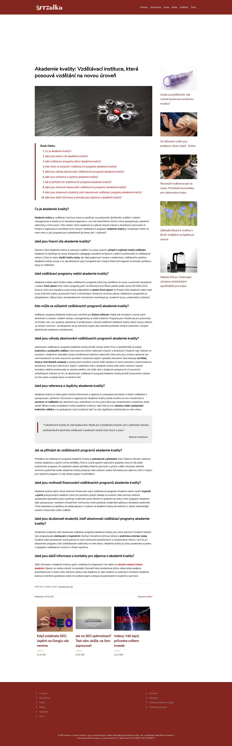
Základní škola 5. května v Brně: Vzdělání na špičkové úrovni (177, 234)
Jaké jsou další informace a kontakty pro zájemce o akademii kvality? (83, 197)
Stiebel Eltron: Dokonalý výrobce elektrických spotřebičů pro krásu (175, 281)
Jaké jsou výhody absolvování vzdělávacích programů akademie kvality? (84, 171)
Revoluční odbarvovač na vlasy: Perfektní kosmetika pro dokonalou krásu (177, 188)
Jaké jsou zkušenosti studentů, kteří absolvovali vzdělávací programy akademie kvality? (93, 192)
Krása (166, 7)
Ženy (193, 7)
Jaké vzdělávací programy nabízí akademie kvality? (73, 161)
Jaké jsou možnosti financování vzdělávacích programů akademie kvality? (85, 187)
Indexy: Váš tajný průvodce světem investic (126, 641)
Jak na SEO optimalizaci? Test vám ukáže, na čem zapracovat (93, 641)
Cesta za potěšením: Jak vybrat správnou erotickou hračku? (176, 99)
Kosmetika (156, 7)
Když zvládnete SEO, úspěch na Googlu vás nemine (53, 641)
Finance (144, 7)
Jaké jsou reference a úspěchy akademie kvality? (71, 176)
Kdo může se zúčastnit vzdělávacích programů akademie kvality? (81, 166)
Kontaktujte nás (65, 586)
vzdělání (149, 597)
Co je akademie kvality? (58, 151)
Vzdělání (184, 7)
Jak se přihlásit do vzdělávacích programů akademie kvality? (78, 182)
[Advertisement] (116, 34)
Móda (174, 7)
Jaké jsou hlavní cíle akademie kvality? (66, 156)
